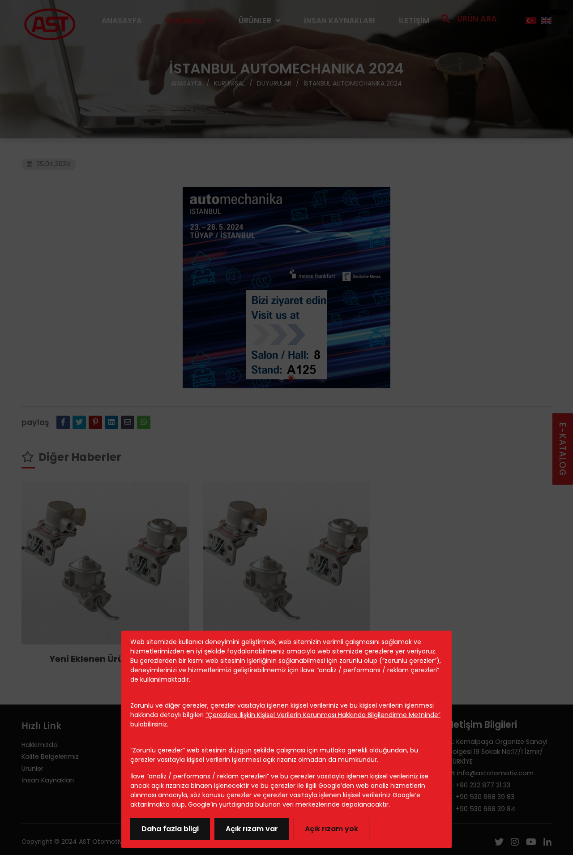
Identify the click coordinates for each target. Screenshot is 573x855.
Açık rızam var (252, 829)
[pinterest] (95, 422)
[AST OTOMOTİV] (49, 21)
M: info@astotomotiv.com (491, 773)
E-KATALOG (562, 449)
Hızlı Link (41, 725)
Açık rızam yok (331, 829)
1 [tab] (282, 378)
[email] (127, 422)
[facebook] (63, 422)
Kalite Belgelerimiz (50, 756)
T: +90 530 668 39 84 (482, 808)
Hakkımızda (39, 744)
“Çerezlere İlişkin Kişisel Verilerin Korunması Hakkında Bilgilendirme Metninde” (322, 714)
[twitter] (79, 422)
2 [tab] (291, 378)
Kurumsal (186, 20)
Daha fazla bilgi (170, 829)
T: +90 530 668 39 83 (481, 796)
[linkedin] (111, 422)
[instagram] (515, 842)
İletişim (414, 20)
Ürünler (255, 20)
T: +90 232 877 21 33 (479, 785)
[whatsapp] (143, 422)
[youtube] (531, 842)
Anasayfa (122, 20)
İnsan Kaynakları (339, 20)
